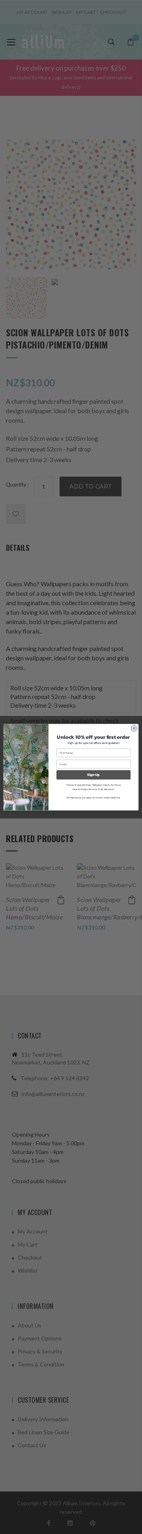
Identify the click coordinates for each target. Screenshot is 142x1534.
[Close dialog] (134, 728)
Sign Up (93, 774)
